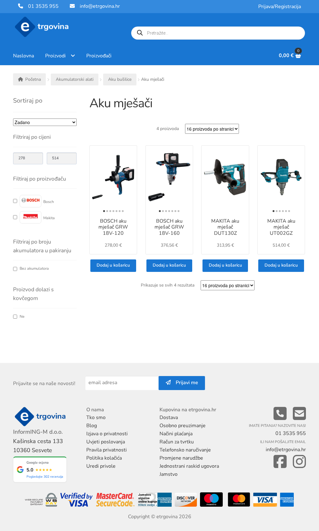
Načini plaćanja (176, 433)
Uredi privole (101, 466)
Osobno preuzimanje (183, 425)
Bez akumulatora (34, 268)
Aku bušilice (119, 79)
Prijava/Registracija (279, 6)
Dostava (169, 417)
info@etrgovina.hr (100, 6)
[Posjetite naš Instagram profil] (299, 462)
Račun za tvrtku (177, 441)
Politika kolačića (104, 458)
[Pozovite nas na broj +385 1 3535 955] (280, 414)
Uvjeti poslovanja (105, 441)
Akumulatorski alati (74, 79)
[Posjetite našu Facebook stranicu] (280, 462)
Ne (22, 316)
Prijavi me (184, 382)
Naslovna (23, 55)
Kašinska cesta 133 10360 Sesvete (38, 445)
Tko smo (96, 417)
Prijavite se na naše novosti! (44, 383)
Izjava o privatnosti (107, 433)
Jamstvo (169, 474)
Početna (33, 79)
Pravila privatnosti (106, 450)
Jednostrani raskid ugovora (189, 466)
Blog (91, 425)
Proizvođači (99, 55)
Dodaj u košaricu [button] (113, 265)
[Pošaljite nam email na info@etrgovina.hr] (299, 414)
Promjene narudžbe (181, 458)
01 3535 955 (41, 6)
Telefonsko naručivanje (185, 450)
